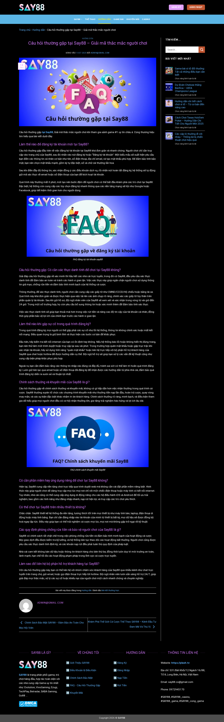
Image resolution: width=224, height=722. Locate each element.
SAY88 (77, 19)
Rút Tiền (122, 685)
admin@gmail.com (100, 53)
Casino (146, 19)
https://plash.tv (180, 662)
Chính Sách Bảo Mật (81, 677)
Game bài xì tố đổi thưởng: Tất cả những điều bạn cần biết (190, 71)
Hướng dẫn (104, 19)
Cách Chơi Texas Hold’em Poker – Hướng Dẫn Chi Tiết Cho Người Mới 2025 (189, 120)
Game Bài (119, 19)
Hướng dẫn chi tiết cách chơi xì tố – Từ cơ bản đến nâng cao (189, 104)
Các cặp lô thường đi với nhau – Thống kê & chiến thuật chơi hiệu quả (189, 137)
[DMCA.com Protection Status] (28, 703)
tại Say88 (47, 132)
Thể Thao (90, 19)
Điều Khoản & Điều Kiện (83, 670)
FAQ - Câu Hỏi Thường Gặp (85, 685)
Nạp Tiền (122, 677)
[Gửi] (202, 49)
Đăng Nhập (123, 670)
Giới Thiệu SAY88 (79, 662)
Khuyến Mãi (132, 19)
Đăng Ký (122, 662)
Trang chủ (24, 29)
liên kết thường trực (110, 590)
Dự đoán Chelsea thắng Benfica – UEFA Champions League (188, 88)
